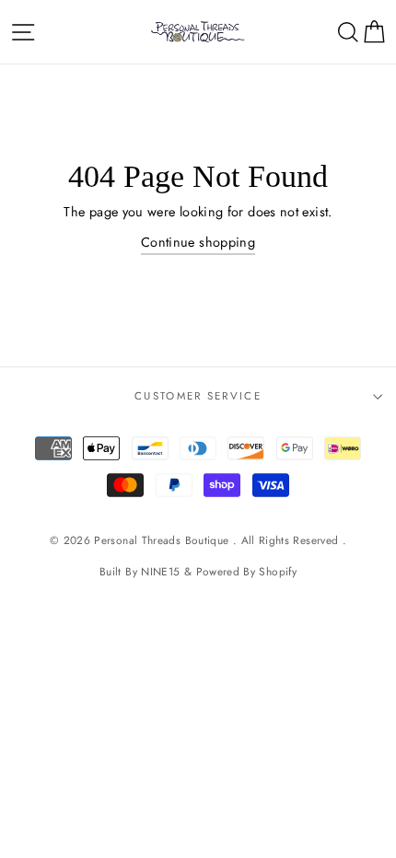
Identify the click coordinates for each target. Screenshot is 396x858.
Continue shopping (198, 242)
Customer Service (198, 395)
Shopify (278, 571)
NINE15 (160, 571)
